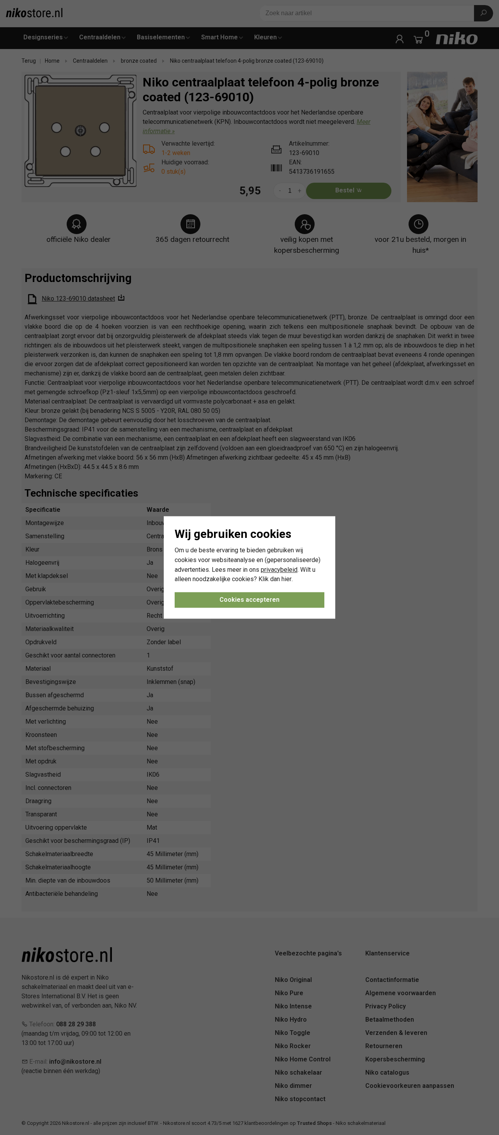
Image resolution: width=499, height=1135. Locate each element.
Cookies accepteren (249, 600)
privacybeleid (279, 569)
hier (286, 579)
